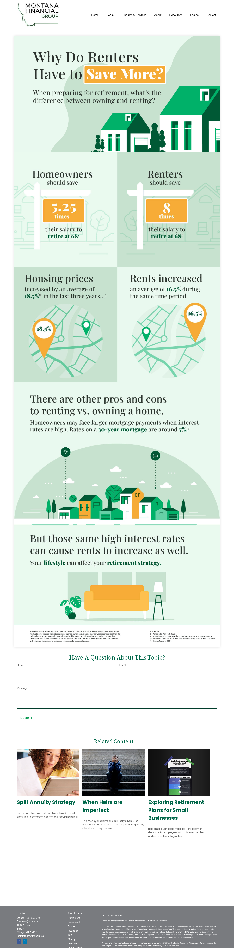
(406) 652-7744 (32, 917)
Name (20, 665)
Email (122, 665)
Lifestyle (72, 943)
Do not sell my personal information (164, 945)
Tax (70, 935)
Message (22, 688)
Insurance (73, 930)
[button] (95, 14)
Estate (71, 926)
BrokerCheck (161, 920)
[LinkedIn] (25, 941)
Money (71, 939)
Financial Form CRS (114, 915)
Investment (74, 922)
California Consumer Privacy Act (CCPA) (188, 942)
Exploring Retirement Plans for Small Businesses (176, 810)
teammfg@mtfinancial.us (30, 935)
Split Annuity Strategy (46, 802)
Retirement (74, 917)
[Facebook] (19, 941)
